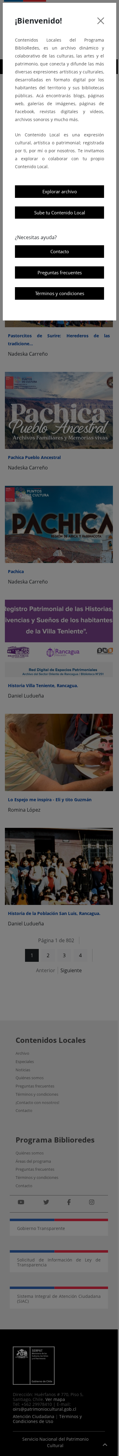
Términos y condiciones (59, 293)
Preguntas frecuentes (60, 272)
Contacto (59, 251)
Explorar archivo (59, 191)
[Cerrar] (100, 21)
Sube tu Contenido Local (59, 212)
